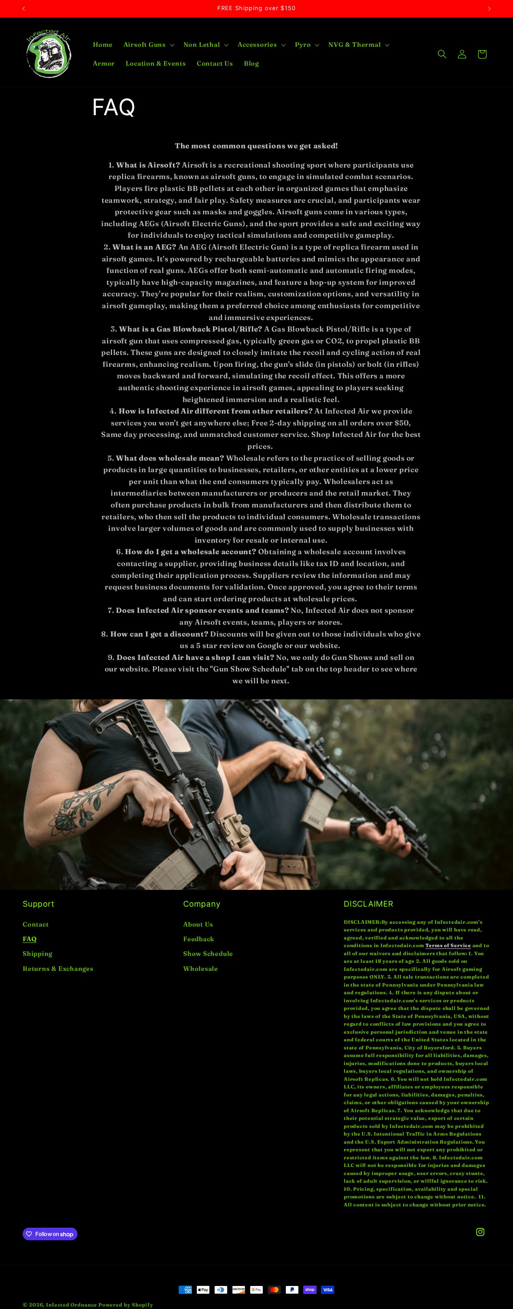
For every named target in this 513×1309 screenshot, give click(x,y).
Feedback (198, 939)
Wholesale (200, 969)
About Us (198, 924)
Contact (36, 924)
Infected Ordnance (71, 1305)
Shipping (37, 954)
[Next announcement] (489, 8)
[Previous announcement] (23, 8)
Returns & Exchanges (58, 969)
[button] (148, 45)
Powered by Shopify (125, 1305)
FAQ (29, 939)
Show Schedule (208, 954)
